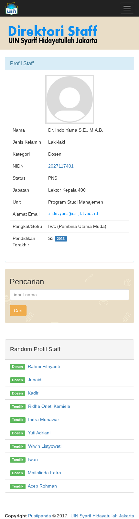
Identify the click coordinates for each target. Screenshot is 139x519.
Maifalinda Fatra (44, 472)
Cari (18, 310)
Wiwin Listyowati (44, 446)
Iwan (33, 459)
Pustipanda (39, 515)
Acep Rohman (42, 486)
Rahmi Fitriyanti (44, 366)
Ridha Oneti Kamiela (49, 406)
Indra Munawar (43, 419)
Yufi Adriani (39, 432)
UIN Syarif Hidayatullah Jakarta (102, 515)
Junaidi (35, 379)
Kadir (33, 392)
